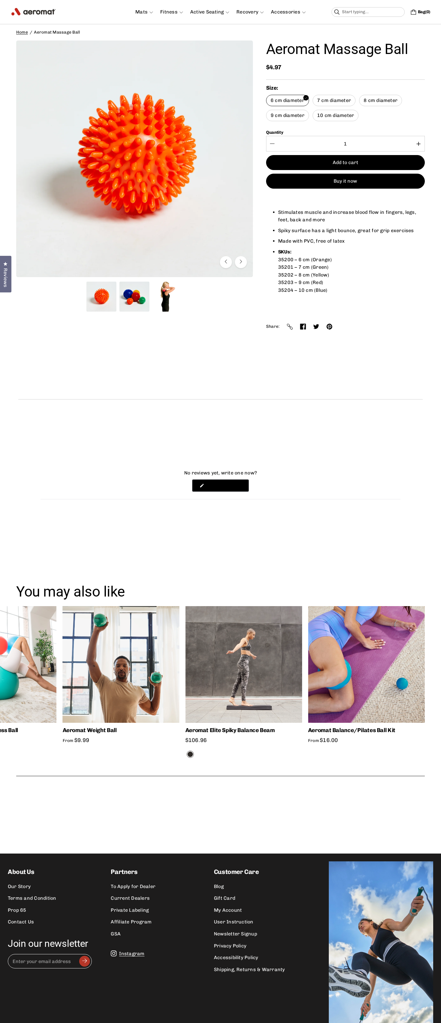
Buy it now (345, 181)
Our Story (19, 886)
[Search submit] (399, 11)
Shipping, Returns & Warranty (249, 969)
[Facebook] (303, 326)
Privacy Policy (230, 946)
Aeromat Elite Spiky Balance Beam (230, 730)
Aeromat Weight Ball (90, 730)
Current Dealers (130, 898)
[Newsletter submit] (84, 961)
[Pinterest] (329, 326)
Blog (219, 886)
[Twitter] (316, 326)
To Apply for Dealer (133, 886)
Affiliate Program (131, 922)
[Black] (190, 754)
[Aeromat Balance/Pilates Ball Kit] (366, 664)
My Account (228, 910)
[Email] (289, 326)
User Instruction (234, 922)
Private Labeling (130, 910)
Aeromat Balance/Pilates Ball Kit (351, 730)
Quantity (275, 132)
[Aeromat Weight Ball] (121, 664)
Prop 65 (17, 910)
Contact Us (21, 922)
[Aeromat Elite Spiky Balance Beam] (243, 664)
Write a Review (227, 487)
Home (22, 32)
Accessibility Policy (236, 957)
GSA (116, 934)
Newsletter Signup (235, 934)
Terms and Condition (32, 898)
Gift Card (224, 898)
